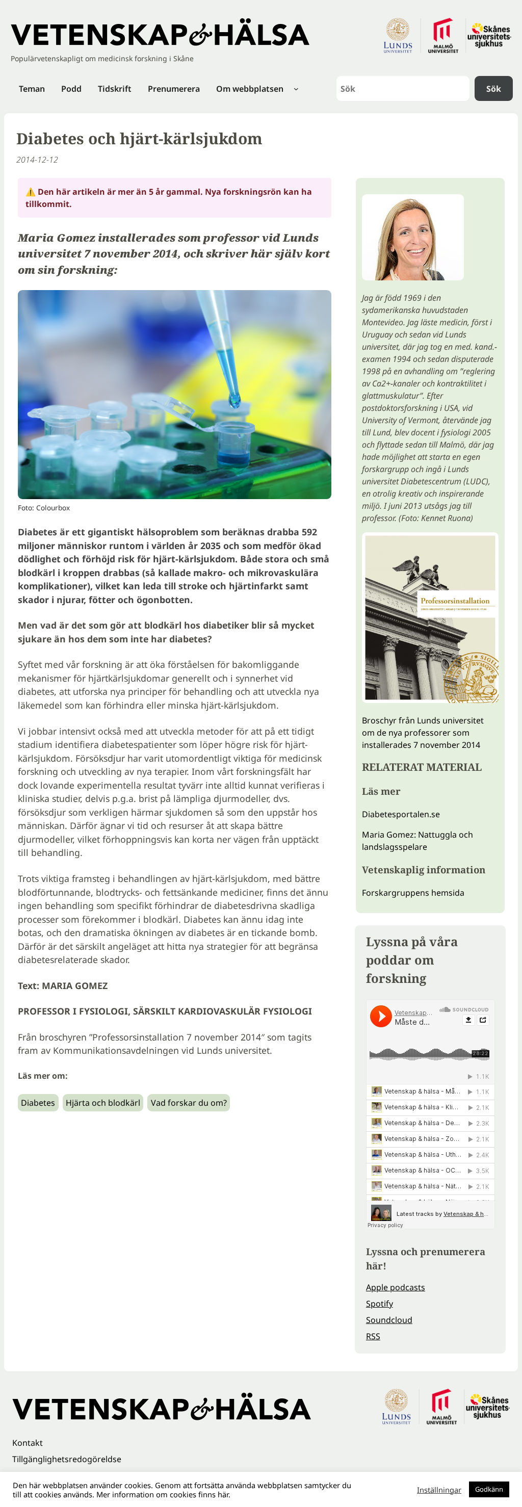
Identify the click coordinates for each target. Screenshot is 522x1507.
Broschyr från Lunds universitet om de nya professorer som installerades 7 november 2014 (423, 732)
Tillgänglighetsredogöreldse (66, 1459)
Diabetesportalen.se (401, 814)
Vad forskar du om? (189, 1102)
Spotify (379, 1303)
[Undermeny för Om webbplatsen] (296, 88)
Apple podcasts (395, 1287)
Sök (493, 88)
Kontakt (27, 1442)
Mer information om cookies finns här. (163, 1494)
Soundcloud (389, 1320)
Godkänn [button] (489, 1489)
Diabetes (38, 1102)
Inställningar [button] (439, 1489)
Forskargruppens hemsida (413, 892)
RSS (373, 1336)
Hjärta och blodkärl (103, 1102)
